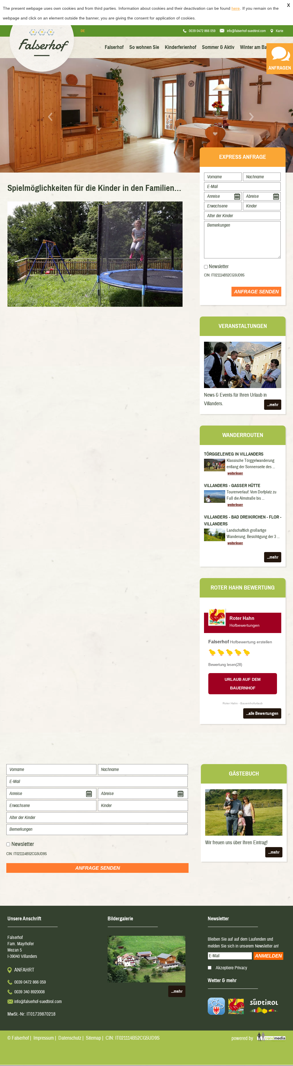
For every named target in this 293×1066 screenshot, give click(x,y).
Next (251, 116)
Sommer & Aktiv (218, 47)
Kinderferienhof (180, 47)
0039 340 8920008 (29, 992)
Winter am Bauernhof (261, 47)
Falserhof (114, 47)
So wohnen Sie (144, 47)
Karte (279, 31)
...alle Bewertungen (262, 713)
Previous (50, 116)
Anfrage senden (256, 291)
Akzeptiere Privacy (231, 968)
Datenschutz (69, 1038)
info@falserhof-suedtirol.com (246, 31)
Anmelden (268, 956)
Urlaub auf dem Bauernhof (243, 683)
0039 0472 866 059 (202, 31)
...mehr (272, 404)
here (235, 8)
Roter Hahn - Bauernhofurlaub (243, 703)
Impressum (43, 1038)
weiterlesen (235, 473)
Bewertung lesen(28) (225, 664)
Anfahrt (24, 970)
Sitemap (93, 1038)
